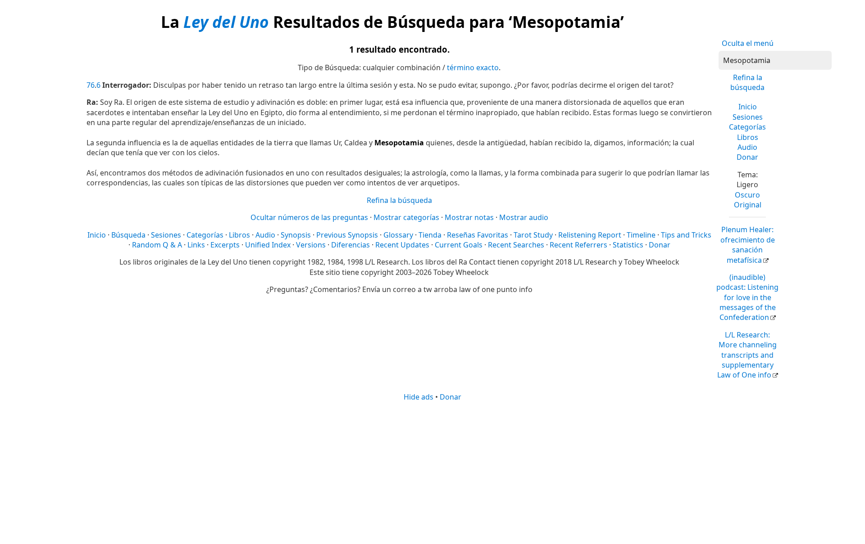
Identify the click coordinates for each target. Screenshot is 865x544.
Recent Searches (516, 245)
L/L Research (747, 355)
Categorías (747, 127)
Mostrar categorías (406, 217)
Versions (311, 245)
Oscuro (747, 195)
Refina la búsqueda (747, 82)
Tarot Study (533, 235)
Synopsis (296, 235)
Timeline (641, 235)
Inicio (747, 107)
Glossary (398, 235)
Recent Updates (402, 245)
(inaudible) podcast (747, 297)
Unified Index (268, 245)
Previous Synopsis (347, 235)
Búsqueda (128, 235)
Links (196, 245)
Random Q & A (157, 245)
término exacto (473, 67)
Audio (747, 147)
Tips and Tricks (686, 235)
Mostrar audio (523, 217)
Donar (747, 157)
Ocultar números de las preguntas (309, 217)
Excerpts (225, 245)
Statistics (628, 245)
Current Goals (459, 245)
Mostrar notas (469, 217)
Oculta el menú (748, 43)
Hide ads (418, 397)
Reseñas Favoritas (477, 235)
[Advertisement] (432, 472)
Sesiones (748, 117)
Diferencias (350, 245)
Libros (747, 137)
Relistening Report (589, 235)
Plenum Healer (747, 245)
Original (747, 205)
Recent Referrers (578, 245)
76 (90, 85)
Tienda (430, 235)
